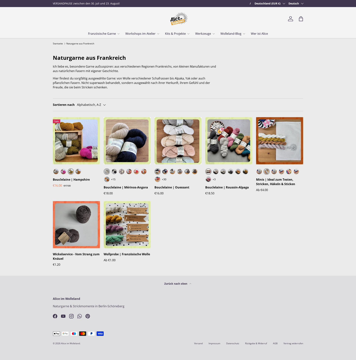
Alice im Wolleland (70, 343)
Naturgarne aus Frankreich (80, 44)
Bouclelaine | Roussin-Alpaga (227, 187)
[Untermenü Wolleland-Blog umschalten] (244, 34)
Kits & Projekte (175, 34)
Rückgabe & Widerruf (256, 343)
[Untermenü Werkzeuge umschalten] (213, 34)
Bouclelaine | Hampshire (71, 179)
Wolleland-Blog (230, 34)
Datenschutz (232, 343)
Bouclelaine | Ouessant (171, 187)
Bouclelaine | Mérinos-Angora (126, 187)
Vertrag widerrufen (293, 343)
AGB (275, 343)
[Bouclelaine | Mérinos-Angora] (127, 140)
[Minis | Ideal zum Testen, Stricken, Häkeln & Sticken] (279, 140)
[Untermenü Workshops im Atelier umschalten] (158, 34)
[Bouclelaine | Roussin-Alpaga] (228, 140)
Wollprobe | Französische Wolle (127, 254)
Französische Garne (102, 34)
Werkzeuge (203, 34)
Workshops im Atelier (140, 34)
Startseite (58, 44)
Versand (198, 343)
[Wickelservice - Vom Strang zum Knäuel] (76, 224)
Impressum (214, 343)
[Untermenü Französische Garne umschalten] (118, 34)
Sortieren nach (64, 105)
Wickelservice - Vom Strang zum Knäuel (76, 256)
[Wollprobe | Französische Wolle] (127, 224)
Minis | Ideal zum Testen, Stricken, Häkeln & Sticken (275, 181)
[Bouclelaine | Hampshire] (76, 140)
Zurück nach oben (176, 283)
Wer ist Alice (259, 34)
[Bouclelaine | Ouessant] (178, 140)
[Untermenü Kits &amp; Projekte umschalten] (188, 34)
